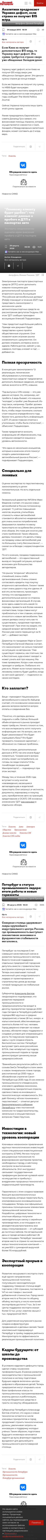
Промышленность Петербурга (15, 1471)
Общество (7, 829)
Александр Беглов (24, 993)
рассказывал (28, 802)
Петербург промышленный (13, 1478)
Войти (40, 3)
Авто (21, 826)
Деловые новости (9, 832)
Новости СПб (25, 832)
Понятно (36, 1522)
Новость (12, 156)
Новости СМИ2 (10, 194)
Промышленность (10, 1475)
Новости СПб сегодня (11, 836)
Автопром (30, 826)
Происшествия (20, 829)
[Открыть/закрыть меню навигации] (26, 3)
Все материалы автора (13, 42)
